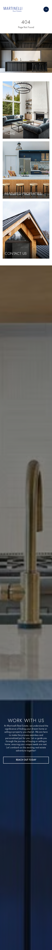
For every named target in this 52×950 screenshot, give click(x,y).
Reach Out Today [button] (26, 760)
